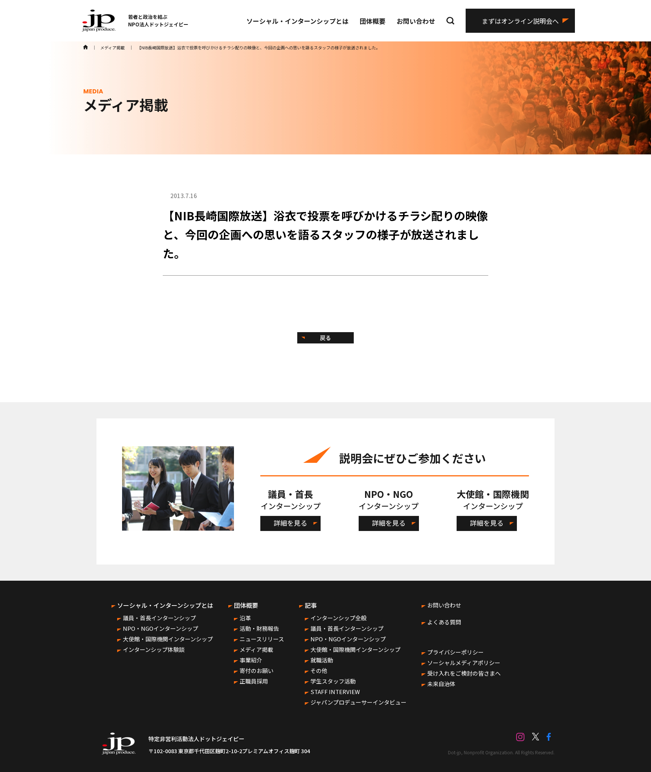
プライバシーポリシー (455, 652)
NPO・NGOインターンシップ (160, 628)
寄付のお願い (257, 670)
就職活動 (321, 660)
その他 (318, 670)
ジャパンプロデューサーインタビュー (358, 702)
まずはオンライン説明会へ (520, 21)
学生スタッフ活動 (333, 681)
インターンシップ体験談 (154, 649)
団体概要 (372, 21)
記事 (311, 605)
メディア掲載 (256, 649)
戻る (325, 338)
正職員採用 (254, 681)
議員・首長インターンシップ (159, 618)
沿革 (245, 618)
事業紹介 (251, 660)
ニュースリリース (262, 639)
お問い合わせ (416, 21)
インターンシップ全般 (338, 618)
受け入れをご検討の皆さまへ (464, 673)
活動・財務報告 (259, 628)
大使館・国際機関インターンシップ (168, 639)
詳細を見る (290, 523)
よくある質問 (444, 622)
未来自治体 (441, 684)
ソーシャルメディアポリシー (463, 663)
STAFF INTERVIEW (335, 692)
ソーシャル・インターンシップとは (297, 21)
